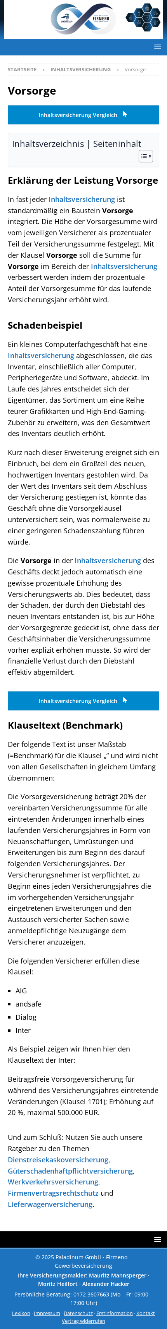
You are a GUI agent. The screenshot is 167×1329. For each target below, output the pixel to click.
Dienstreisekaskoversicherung (58, 1159)
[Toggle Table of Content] (142, 156)
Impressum (47, 1313)
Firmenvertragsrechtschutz (53, 1193)
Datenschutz (78, 1313)
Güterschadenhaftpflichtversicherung (70, 1171)
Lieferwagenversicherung (50, 1204)
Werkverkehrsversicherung (53, 1181)
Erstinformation (114, 1313)
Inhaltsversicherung (82, 199)
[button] (156, 47)
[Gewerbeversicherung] (83, 34)
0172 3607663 (91, 1294)
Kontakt (145, 1313)
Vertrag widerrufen (83, 1321)
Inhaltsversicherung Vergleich (79, 115)
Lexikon (21, 1313)
